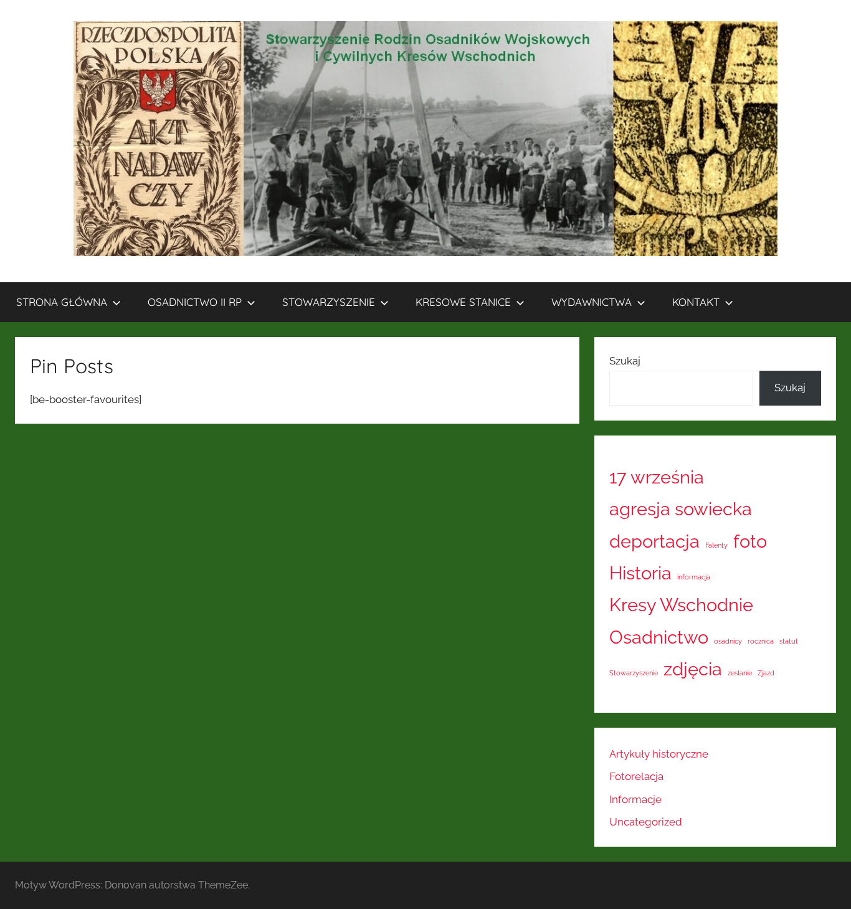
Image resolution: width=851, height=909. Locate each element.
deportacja (654, 541)
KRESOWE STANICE (463, 301)
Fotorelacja (636, 776)
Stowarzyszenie (633, 673)
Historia (640, 573)
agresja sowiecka (680, 509)
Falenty (716, 545)
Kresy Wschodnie (681, 605)
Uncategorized (645, 822)
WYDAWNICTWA (591, 301)
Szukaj (624, 361)
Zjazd (766, 673)
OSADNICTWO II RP (195, 301)
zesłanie (740, 673)
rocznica (761, 641)
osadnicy (728, 641)
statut (788, 641)
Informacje (635, 799)
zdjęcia (692, 669)
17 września (656, 477)
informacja (693, 577)
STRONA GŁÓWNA (61, 301)
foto (750, 541)
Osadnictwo (658, 637)
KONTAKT (696, 301)
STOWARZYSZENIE (328, 301)
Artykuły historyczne (658, 754)
